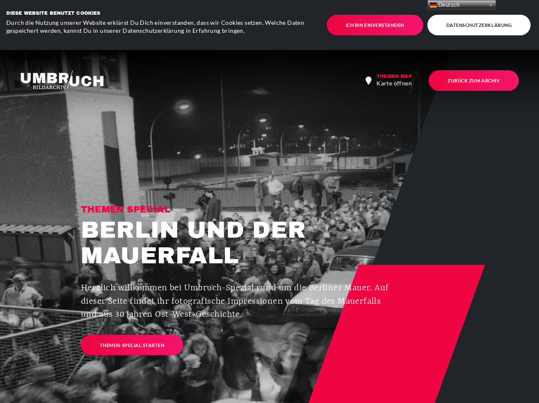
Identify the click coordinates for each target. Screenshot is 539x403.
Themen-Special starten (132, 344)
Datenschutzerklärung (479, 25)
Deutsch (448, 5)
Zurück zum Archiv (474, 80)
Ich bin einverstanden (375, 25)
